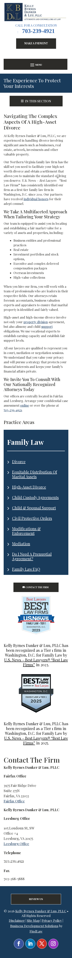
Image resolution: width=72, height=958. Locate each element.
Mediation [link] (21, 543)
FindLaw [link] (36, 931)
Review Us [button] (36, 899)
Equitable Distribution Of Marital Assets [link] (34, 474)
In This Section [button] (38, 101)
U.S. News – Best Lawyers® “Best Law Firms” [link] (36, 662)
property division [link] (35, 322)
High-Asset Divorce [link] (29, 487)
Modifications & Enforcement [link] (26, 531)
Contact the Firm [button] (37, 587)
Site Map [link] (33, 920)
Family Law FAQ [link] (26, 569)
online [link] (24, 405)
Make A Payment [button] (36, 43)
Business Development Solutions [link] (34, 926)
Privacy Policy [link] (52, 920)
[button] (36, 64)
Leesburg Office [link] (16, 843)
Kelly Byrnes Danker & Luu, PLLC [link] (40, 911)
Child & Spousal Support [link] (34, 507)
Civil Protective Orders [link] (32, 518)
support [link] (47, 327)
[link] (36, 12)
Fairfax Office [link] (14, 801)
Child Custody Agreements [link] (35, 497)
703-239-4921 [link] (38, 31)
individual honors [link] (36, 199)
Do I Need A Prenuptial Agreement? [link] (32, 556)
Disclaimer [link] (17, 920)
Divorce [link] (19, 461)
